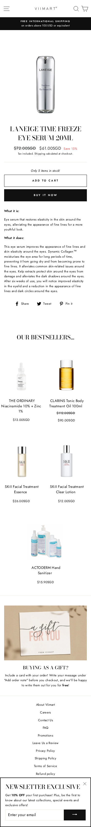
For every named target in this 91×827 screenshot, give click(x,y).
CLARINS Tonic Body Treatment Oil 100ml (66, 403)
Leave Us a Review (45, 743)
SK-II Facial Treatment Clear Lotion (67, 489)
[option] (45, 24)
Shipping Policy (45, 758)
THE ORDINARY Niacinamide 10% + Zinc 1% (21, 406)
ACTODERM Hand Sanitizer (46, 570)
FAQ (46, 727)
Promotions (45, 735)
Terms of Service (45, 766)
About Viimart (45, 704)
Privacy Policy (45, 750)
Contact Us (45, 720)
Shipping (39, 154)
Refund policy (45, 773)
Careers (45, 712)
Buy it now (46, 195)
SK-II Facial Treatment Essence (22, 489)
